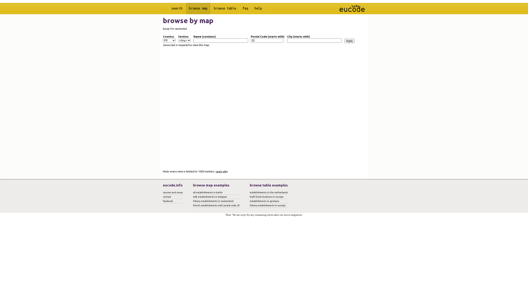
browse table (225, 8)
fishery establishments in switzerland (213, 201)
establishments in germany (264, 201)
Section (183, 36)
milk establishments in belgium (210, 197)
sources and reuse (173, 192)
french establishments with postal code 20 (216, 205)
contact (167, 197)
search (177, 8)
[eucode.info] (352, 10)
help (258, 8)
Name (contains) (204, 36)
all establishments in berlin (208, 192)
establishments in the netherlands (269, 192)
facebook (168, 201)
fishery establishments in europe (268, 205)
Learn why (222, 171)
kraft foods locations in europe (267, 197)
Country (168, 36)
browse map (198, 8)
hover (166, 28)
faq (245, 8)
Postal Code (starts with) (267, 36)
